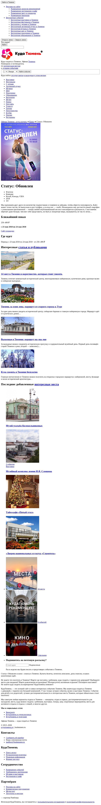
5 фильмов (42, 655)
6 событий (42, 622)
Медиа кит (10, 791)
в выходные (29, 75)
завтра (20, 75)
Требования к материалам (17, 772)
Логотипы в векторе (14, 793)
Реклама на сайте (13, 787)
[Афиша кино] (21, 655)
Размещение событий (15, 770)
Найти (4, 45)
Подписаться (34, 665)
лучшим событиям (10, 68)
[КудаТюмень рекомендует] (21, 622)
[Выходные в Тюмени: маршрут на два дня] (17, 335)
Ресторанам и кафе (14, 776)
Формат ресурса (12, 759)
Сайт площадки (7, 231)
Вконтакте (10, 712)
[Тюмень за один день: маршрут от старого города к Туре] (17, 302)
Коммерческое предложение (18, 789)
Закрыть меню (20, 40)
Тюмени (31, 61)
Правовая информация (15, 757)
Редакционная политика (16, 755)
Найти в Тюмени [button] (8, 2)
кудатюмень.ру (7, 727)
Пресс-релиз (11, 753)
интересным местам (12, 66)
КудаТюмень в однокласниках (18, 714)
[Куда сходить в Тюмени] (28, 59)
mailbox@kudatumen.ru (15, 742)
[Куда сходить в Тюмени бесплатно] (17, 367)
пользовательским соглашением (51, 802)
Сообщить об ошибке (15, 738)
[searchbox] (50, 45)
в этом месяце (40, 75)
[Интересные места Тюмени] (21, 589)
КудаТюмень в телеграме (16, 717)
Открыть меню (7, 40)
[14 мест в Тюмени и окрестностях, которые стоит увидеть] (17, 269)
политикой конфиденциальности (80, 802)
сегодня (14, 75)
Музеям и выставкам (14, 774)
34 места (41, 589)
